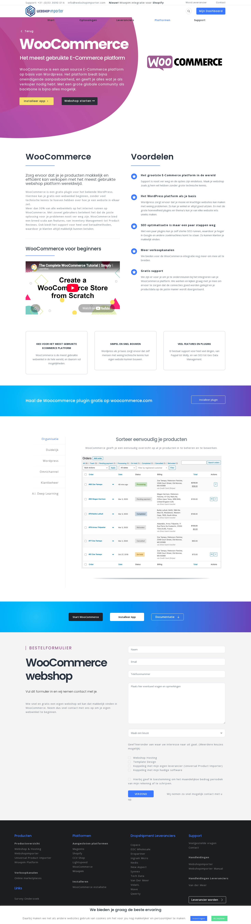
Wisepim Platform (26, 862)
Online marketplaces (28, 878)
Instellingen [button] (198, 918)
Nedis (134, 862)
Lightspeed (80, 862)
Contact (221, 2)
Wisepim (78, 871)
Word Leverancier (196, 2)
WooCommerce (83, 866)
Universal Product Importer (33, 857)
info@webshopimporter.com (87, 2)
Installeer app (36, 101)
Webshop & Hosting (28, 849)
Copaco (135, 844)
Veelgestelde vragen (203, 843)
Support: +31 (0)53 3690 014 (45, 2)
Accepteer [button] (219, 918)
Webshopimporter (27, 853)
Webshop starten (78, 101)
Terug (27, 31)
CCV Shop (79, 857)
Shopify (77, 853)
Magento (78, 849)
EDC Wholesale (141, 849)
